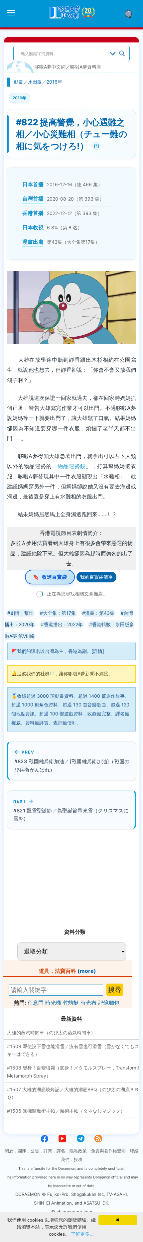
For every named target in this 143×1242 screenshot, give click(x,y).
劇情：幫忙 (22, 613)
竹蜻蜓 (71, 1002)
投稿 (78, 1159)
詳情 (97, 651)
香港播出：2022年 (63, 624)
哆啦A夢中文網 (50, 67)
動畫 (18, 82)
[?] (95, 145)
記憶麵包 (108, 1002)
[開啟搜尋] (130, 13)
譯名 (61, 1150)
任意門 (36, 1002)
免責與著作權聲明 (108, 1150)
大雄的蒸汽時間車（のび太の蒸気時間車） (51, 1032)
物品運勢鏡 (72, 466)
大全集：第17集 (59, 613)
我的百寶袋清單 (96, 577)
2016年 (54, 82)
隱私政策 (78, 1150)
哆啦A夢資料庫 (85, 67)
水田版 (35, 82)
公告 (35, 1150)
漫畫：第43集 (99, 613)
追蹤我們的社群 (33, 673)
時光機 (53, 1002)
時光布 (88, 1002)
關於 (9, 1150)
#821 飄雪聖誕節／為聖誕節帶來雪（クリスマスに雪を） (71, 814)
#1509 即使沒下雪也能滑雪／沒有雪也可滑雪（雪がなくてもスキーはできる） (73, 1050)
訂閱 (48, 1150)
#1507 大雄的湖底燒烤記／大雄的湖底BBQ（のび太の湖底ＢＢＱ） (73, 1093)
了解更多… (82, 1234)
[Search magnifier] (122, 53)
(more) (86, 971)
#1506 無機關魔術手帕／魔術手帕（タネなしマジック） (66, 1111)
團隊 (22, 1150)
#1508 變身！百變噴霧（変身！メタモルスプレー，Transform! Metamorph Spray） (73, 1072)
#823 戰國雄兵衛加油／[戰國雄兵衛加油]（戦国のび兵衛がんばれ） (72, 765)
